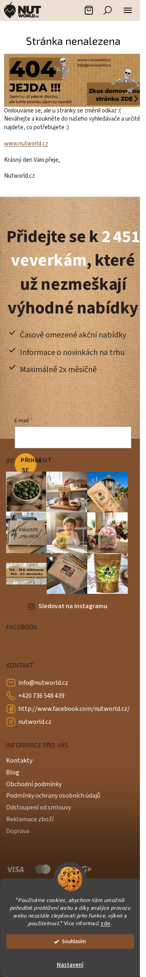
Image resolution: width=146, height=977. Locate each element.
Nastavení (70, 965)
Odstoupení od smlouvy (38, 807)
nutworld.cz (35, 721)
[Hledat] (107, 10)
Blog (12, 772)
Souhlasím (74, 941)
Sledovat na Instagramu (73, 606)
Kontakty (19, 760)
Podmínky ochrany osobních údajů (53, 795)
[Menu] (128, 10)
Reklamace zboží (30, 819)
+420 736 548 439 (41, 695)
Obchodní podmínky (34, 784)
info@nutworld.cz (43, 682)
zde (106, 923)
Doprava (17, 831)
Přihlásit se (28, 465)
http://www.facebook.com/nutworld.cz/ (74, 708)
